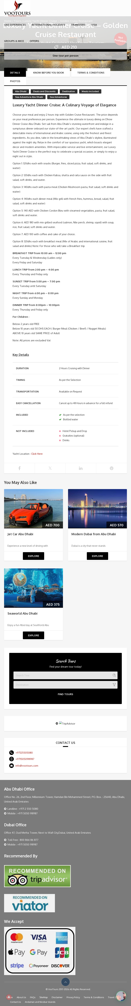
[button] (121, 996)
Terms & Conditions (90, 72)
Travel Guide (114, 997)
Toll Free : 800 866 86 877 (23, 839)
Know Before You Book (48, 72)
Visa (94, 24)
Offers (34, 41)
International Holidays (48, 24)
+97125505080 (24, 752)
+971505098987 (25, 759)
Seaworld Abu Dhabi (23, 613)
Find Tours (65, 694)
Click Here (37, 453)
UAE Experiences (15, 24)
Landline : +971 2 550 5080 (23, 808)
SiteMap (43, 997)
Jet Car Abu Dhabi (20, 534)
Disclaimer (57, 997)
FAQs (32, 997)
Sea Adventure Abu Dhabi (29, 97)
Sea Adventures (58, 97)
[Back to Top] (65, 982)
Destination (68, 91)
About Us (21, 997)
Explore (33, 556)
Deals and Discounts (44, 91)
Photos (15, 81)
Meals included (90, 91)
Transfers (78, 24)
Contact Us (15, 1002)
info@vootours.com (27, 765)
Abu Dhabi (20, 91)
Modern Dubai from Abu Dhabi (93, 534)
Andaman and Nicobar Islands (40, 1002)
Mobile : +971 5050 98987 (23, 813)
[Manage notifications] (9, 997)
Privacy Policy (73, 997)
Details (15, 72)
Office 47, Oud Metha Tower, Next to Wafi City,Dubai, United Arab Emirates (47, 832)
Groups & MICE (14, 41)
